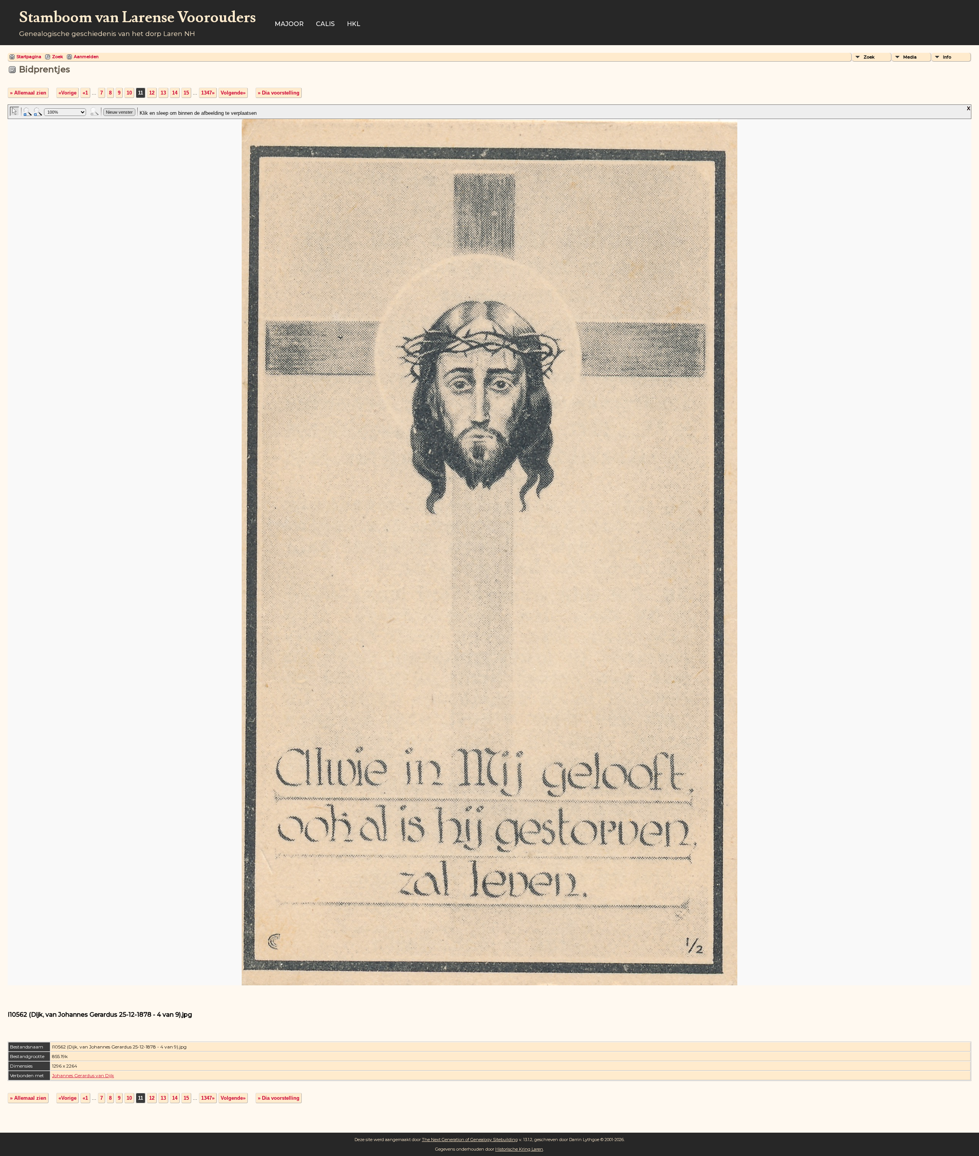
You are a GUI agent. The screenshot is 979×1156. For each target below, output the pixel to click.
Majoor (289, 24)
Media (910, 57)
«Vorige (67, 93)
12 (151, 93)
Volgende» (233, 93)
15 (186, 93)
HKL (353, 24)
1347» (208, 93)
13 (163, 93)
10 (129, 93)
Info (947, 57)
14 (174, 93)
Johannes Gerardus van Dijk (83, 1075)
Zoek (57, 56)
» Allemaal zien (28, 93)
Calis (325, 24)
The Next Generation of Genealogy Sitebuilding (470, 1139)
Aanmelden (86, 56)
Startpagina (28, 56)
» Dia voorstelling (278, 93)
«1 (85, 93)
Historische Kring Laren (519, 1149)
